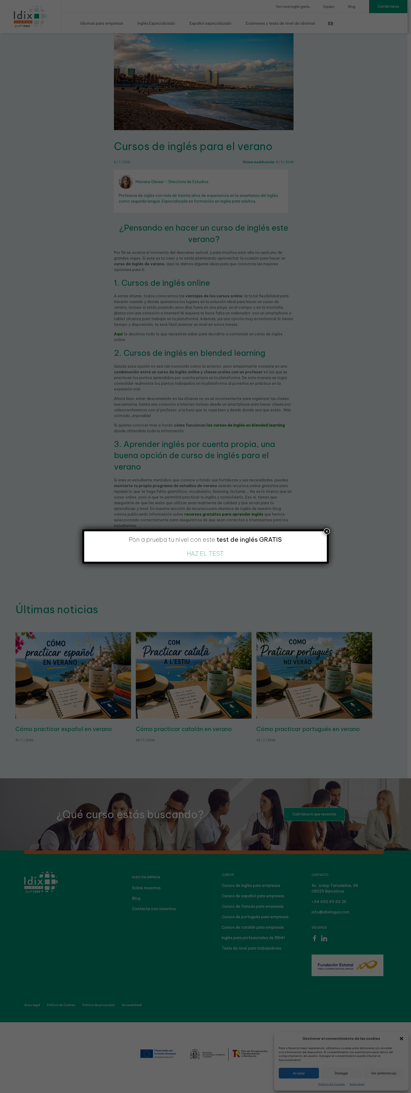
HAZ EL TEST (205, 553)
